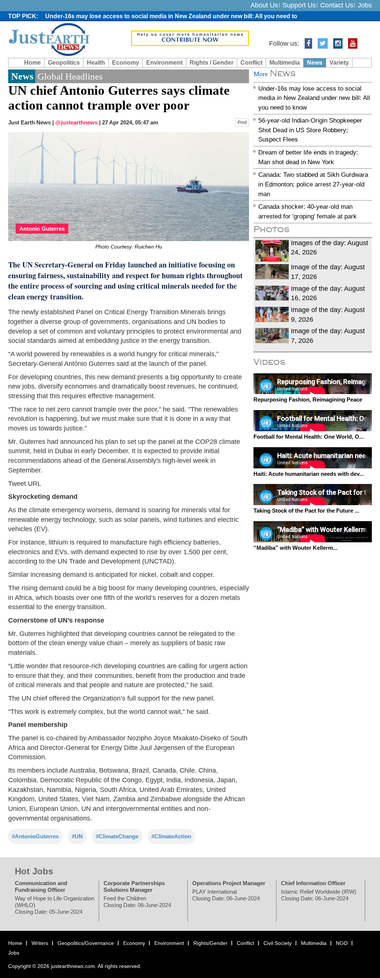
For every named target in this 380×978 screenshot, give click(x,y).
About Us (264, 5)
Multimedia (284, 62)
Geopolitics (64, 62)
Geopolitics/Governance (86, 943)
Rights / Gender (211, 62)
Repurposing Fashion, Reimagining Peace (307, 399)
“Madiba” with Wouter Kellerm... (295, 547)
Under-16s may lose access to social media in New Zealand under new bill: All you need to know (314, 98)
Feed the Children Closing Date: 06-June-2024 (137, 901)
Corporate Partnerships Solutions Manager (134, 886)
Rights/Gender (210, 943)
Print (242, 122)
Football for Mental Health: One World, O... (308, 436)
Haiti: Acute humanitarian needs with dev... (308, 473)
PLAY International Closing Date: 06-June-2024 (226, 894)
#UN (77, 836)
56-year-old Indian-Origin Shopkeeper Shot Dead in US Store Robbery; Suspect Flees (310, 130)
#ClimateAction (171, 836)
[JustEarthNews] (48, 39)
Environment (164, 62)
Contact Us (336, 5)
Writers (40, 943)
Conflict (251, 62)
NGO (342, 943)
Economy (125, 62)
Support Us (299, 5)
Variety (339, 62)
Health (96, 62)
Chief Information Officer (313, 883)
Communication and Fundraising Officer (41, 886)
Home (32, 62)
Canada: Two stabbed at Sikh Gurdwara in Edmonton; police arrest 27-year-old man (313, 184)
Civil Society (277, 943)
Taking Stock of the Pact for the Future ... (306, 510)
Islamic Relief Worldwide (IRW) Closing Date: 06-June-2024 (318, 894)
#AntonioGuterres (35, 836)
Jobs (365, 5)
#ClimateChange (117, 836)
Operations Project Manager (228, 883)
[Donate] (190, 38)
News (314, 62)
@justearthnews (76, 122)
